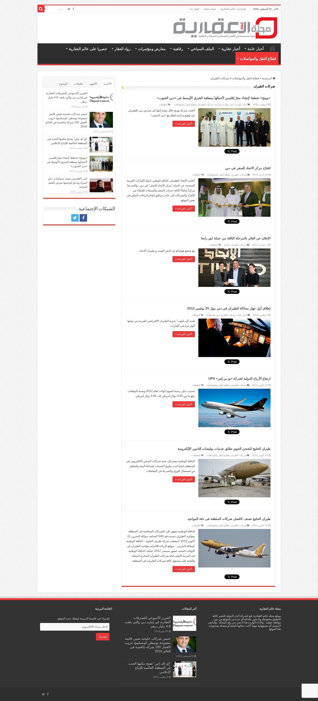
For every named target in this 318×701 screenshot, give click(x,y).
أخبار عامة (255, 49)
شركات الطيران (205, 104)
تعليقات (78, 83)
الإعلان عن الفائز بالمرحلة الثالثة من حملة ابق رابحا (236, 238)
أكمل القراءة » (183, 123)
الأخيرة (108, 83)
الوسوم (63, 83)
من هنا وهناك (212, 315)
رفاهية (178, 49)
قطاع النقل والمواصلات (258, 59)
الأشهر (93, 83)
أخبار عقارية (230, 49)
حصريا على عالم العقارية (88, 49)
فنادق (226, 245)
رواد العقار (123, 49)
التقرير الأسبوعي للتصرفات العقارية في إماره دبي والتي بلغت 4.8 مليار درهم (66, 97)
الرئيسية (272, 48)
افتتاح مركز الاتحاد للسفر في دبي (248, 168)
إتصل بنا (194, 8)
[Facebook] (73, 9)
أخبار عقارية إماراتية (224, 104)
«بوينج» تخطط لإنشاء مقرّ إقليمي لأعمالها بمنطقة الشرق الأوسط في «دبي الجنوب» (214, 98)
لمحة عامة (210, 8)
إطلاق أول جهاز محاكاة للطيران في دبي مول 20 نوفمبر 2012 (229, 308)
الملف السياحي (202, 49)
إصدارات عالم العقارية (233, 8)
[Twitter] (69, 9)
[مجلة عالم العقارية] (225, 28)
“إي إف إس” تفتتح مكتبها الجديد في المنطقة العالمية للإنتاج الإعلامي (149, 668)
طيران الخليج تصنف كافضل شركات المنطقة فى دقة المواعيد (229, 519)
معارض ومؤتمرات (152, 49)
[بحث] (40, 8)
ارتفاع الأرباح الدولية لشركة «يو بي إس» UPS (239, 378)
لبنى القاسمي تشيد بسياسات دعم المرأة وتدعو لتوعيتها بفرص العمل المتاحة (67, 183)
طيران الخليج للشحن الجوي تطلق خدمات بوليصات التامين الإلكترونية (224, 448)
